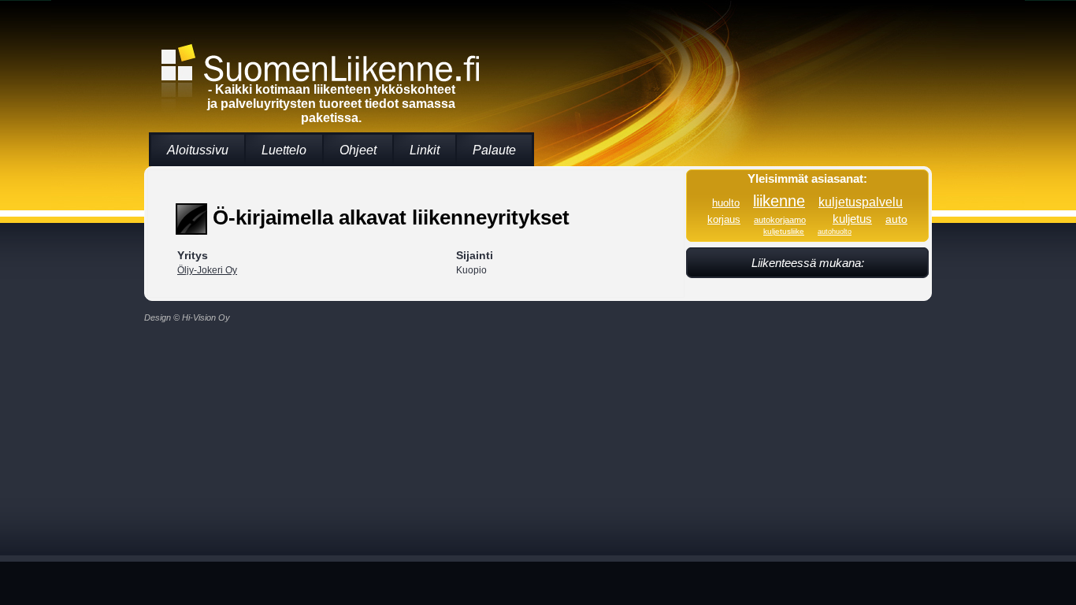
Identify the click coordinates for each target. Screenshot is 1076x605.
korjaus (723, 219)
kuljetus (852, 218)
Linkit (425, 150)
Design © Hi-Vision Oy (187, 317)
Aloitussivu (197, 150)
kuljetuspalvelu (860, 202)
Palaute (494, 150)
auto (896, 219)
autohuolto (835, 232)
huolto (726, 203)
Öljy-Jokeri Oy (207, 270)
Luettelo (284, 150)
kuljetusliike (783, 231)
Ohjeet (358, 150)
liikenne (779, 201)
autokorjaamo (780, 220)
